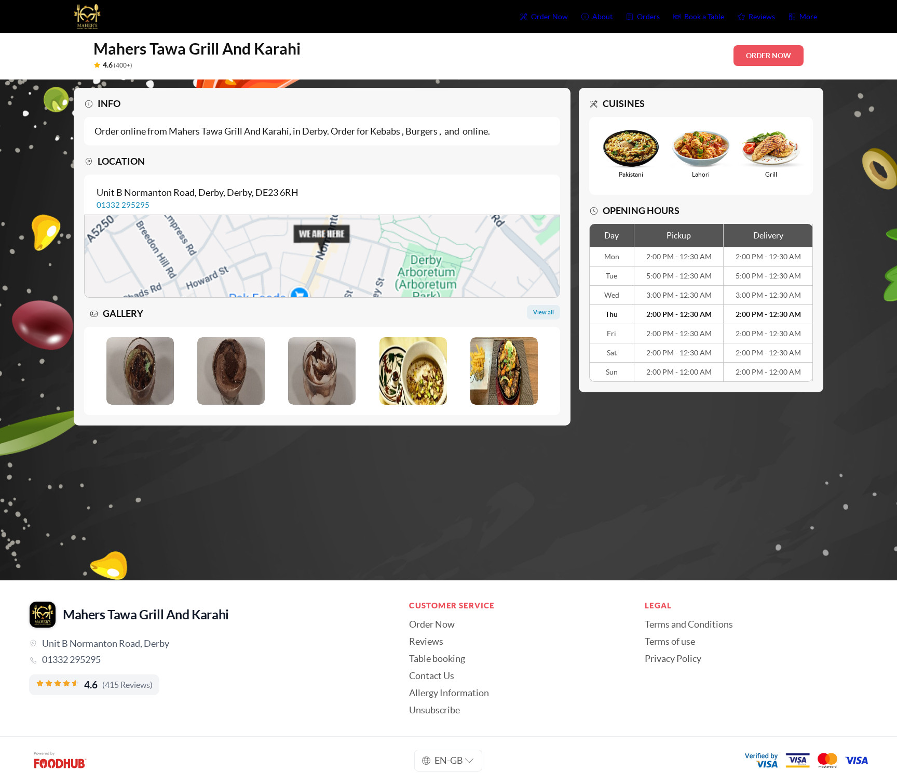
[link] (204, 660)
